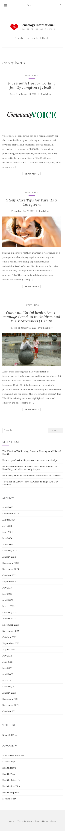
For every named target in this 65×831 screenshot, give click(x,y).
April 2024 (7, 544)
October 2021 (9, 711)
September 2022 (10, 643)
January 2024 (9, 556)
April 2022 (7, 674)
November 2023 (10, 569)
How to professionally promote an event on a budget (30, 460)
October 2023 (9, 575)
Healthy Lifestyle (11, 780)
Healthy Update (10, 792)
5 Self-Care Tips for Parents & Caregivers (31, 202)
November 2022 (10, 631)
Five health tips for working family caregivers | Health (32, 85)
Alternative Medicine (13, 755)
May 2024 (7, 538)
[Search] (60, 5)
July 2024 (7, 525)
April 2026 (7, 507)
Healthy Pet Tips (11, 786)
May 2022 (7, 668)
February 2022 (9, 686)
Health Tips (32, 75)
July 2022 (7, 655)
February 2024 (10, 550)
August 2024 (8, 519)
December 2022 (10, 624)
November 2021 (10, 705)
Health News (9, 767)
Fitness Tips (8, 761)
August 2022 (8, 649)
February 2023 (9, 612)
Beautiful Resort (11, 735)
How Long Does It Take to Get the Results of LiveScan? (32, 475)
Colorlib (30, 821)
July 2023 (7, 587)
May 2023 (7, 593)
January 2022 (9, 692)
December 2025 (10, 513)
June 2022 (7, 661)
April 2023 (7, 600)
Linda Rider (46, 94)
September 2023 (10, 581)
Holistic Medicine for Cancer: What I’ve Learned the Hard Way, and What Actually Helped (29, 468)
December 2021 (10, 699)
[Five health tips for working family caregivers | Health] (31, 115)
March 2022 (8, 680)
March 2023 (8, 606)
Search (55, 430)
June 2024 (7, 532)
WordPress (51, 821)
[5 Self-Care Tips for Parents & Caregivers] (31, 232)
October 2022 (9, 637)
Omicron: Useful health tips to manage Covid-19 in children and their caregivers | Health (31, 316)
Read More (31, 173)
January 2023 (9, 618)
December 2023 (10, 563)
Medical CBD (9, 798)
